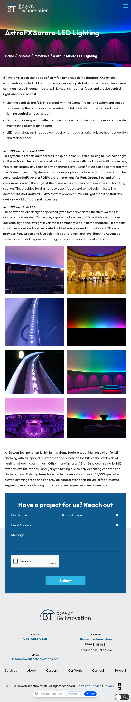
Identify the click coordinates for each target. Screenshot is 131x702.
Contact (98, 670)
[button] (122, 697)
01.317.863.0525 (35, 639)
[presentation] (35, 561)
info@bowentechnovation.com (35, 659)
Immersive (41, 56)
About (31, 670)
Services (11, 670)
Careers (52, 670)
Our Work (75, 670)
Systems (23, 56)
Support (120, 670)
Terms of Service (89, 686)
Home (9, 56)
